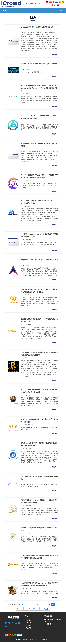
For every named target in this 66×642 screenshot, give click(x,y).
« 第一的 (20, 604)
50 (30, 609)
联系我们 (48, 624)
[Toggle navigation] (61, 10)
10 (33, 604)
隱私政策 (28, 623)
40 (25, 609)
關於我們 (28, 620)
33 (57, 604)
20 (37, 604)
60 (34, 609)
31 (49, 604)
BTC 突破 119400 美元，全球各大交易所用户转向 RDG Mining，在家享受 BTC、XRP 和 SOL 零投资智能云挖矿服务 (39, 88)
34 (18, 609)
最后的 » (46, 609)
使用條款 (28, 625)
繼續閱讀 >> (55, 54)
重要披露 (28, 628)
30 (45, 604)
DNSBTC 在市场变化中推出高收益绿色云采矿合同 (37, 27)
